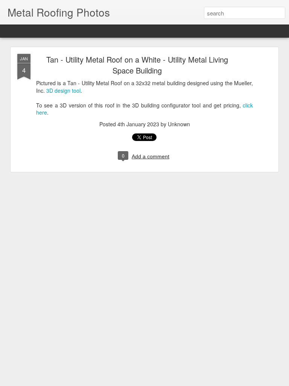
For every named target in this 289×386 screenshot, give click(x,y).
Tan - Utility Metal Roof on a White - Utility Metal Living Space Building (137, 65)
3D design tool (63, 90)
